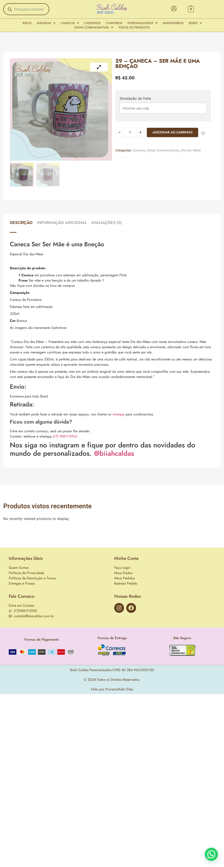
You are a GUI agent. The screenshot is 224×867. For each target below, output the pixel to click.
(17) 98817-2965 (65, 436)
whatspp (118, 414)
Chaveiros (114, 23)
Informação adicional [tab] (62, 222)
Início (27, 23)
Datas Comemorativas (91, 27)
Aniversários (173, 23)
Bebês (193, 23)
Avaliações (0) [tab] (106, 222)
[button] (46, 23)
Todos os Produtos (134, 27)
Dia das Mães (191, 150)
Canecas (68, 23)
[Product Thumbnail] (99, 67)
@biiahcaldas (114, 453)
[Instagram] (119, 608)
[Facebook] (131, 608)
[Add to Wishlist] (203, 133)
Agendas (44, 23)
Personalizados (140, 23)
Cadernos (92, 23)
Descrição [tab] (21, 222)
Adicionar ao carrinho (172, 132)
